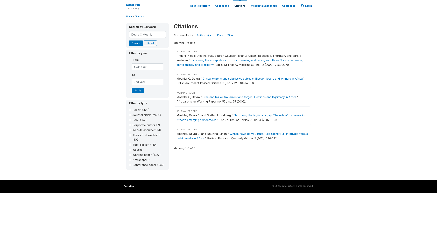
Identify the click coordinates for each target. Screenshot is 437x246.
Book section (144, 144)
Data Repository (200, 5)
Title (230, 35)
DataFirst (133, 4)
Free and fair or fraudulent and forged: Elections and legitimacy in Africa (250, 97)
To (133, 75)
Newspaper (142, 160)
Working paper (146, 154)
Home (129, 16)
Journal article (146, 115)
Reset (150, 43)
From (135, 60)
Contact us (288, 5)
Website (139, 149)
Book (139, 120)
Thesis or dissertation (146, 137)
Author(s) (203, 35)
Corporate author (146, 125)
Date (220, 35)
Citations (239, 5)
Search (136, 43)
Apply (138, 90)
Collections (222, 5)
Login (308, 5)
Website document (146, 130)
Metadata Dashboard (264, 5)
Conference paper (148, 165)
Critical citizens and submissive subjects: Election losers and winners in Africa (253, 78)
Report (140, 110)
